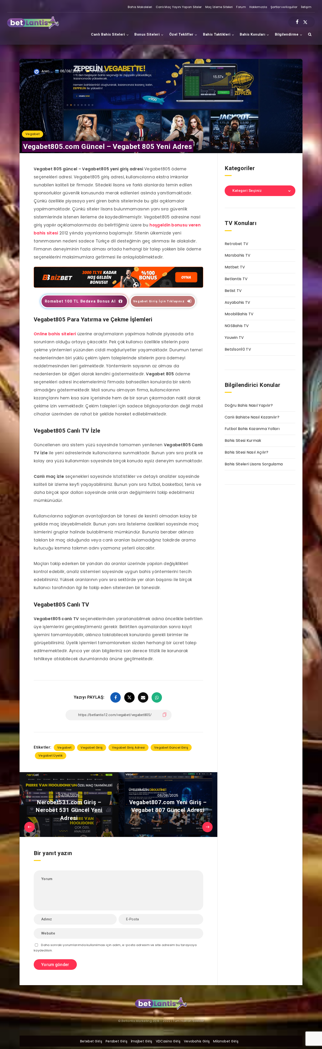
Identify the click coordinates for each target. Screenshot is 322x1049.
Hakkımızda (258, 7)
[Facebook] (297, 22)
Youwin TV (234, 337)
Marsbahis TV (238, 255)
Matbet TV (235, 267)
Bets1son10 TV (238, 349)
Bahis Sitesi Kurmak (243, 440)
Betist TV (233, 290)
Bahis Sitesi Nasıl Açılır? (246, 452)
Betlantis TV (236, 279)
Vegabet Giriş (92, 747)
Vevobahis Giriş (197, 1041)
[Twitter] (305, 22)
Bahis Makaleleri (140, 7)
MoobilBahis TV (239, 314)
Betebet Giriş (91, 1041)
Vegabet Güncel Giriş (171, 747)
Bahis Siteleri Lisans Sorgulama (254, 464)
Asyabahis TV (237, 302)
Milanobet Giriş (225, 1041)
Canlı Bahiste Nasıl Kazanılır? (252, 417)
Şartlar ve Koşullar (284, 7)
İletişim (306, 7)
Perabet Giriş (116, 1041)
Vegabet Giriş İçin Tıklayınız (159, 301)
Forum (241, 7)
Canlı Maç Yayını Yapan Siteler (179, 7)
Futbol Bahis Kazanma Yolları (252, 428)
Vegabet (32, 134)
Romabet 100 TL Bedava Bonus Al (80, 301)
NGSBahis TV (237, 325)
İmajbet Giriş (141, 1041)
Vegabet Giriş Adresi (128, 747)
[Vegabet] (118, 286)
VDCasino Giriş (168, 1041)
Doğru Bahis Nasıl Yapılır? (249, 405)
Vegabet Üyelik (50, 755)
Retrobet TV (236, 243)
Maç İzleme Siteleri (219, 7)
